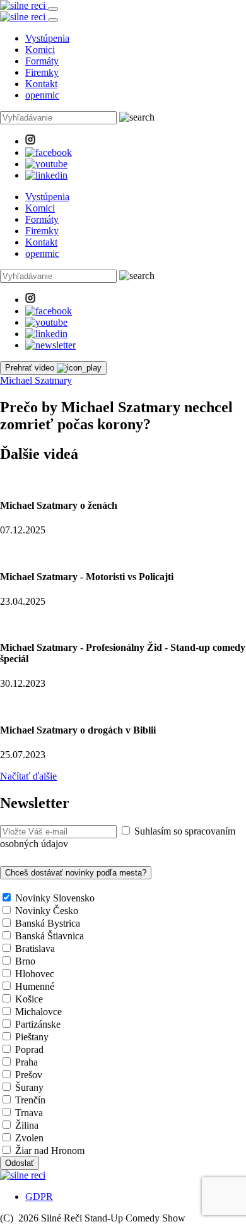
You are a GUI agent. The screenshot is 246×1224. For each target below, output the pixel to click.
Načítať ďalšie (28, 776)
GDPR (39, 1196)
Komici (40, 49)
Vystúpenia (47, 38)
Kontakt (41, 83)
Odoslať (19, 1163)
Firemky (42, 72)
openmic (42, 95)
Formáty (42, 61)
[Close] (53, 20)
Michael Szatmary (36, 380)
